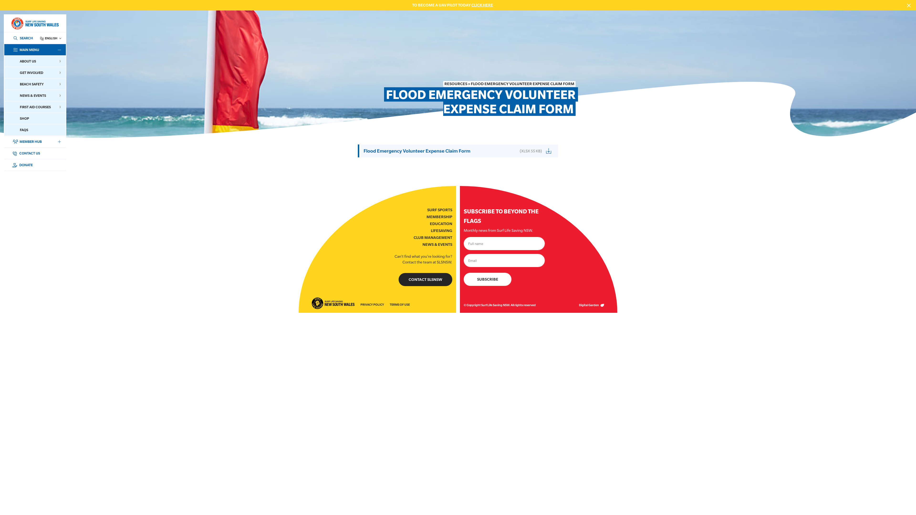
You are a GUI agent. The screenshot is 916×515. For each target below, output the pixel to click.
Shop (24, 118)
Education (441, 223)
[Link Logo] (35, 23)
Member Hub (31, 141)
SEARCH (26, 38)
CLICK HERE (482, 5)
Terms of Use (400, 304)
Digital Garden (589, 305)
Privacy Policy (372, 304)
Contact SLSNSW (425, 279)
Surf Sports (439, 210)
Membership (439, 217)
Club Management (433, 237)
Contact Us (29, 153)
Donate (26, 165)
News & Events (437, 244)
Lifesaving (441, 230)
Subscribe (487, 279)
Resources (455, 84)
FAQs (24, 130)
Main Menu (29, 50)
